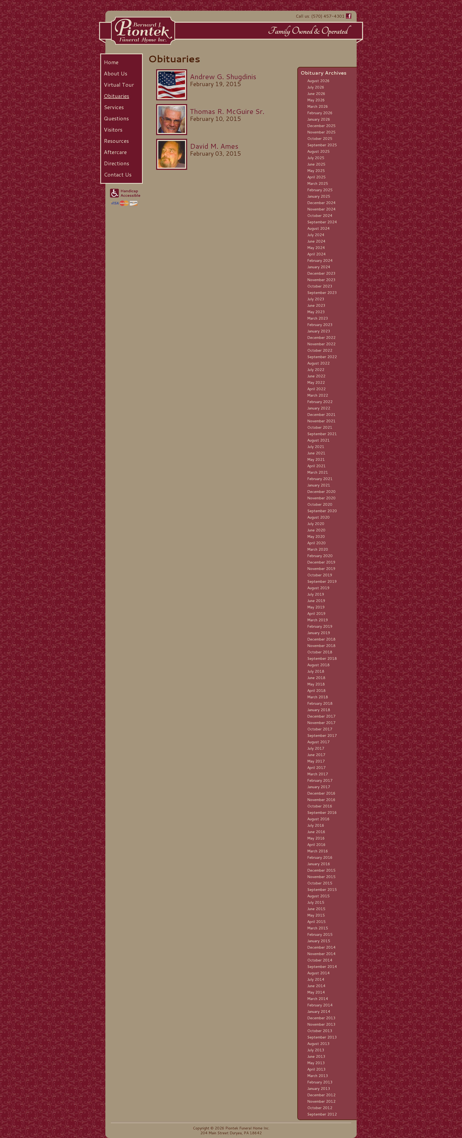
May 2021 (316, 459)
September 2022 (322, 356)
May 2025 (316, 170)
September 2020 (322, 511)
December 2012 (321, 1095)
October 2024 (319, 215)
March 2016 (317, 851)
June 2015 (316, 908)
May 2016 (316, 838)
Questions (116, 118)
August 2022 (318, 363)
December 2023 (321, 273)
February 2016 (320, 857)
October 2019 (319, 575)
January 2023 (318, 331)
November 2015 (321, 876)
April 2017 (316, 767)
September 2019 (322, 581)
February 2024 (320, 260)
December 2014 (321, 947)
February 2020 (320, 555)
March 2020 (317, 549)
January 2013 (318, 1088)
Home (111, 62)
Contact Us (118, 174)
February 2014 (320, 1005)
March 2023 (317, 318)
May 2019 (316, 607)
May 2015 (316, 915)
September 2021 (322, 433)
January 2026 (318, 119)
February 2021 (320, 478)
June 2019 (316, 600)
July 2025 (315, 157)
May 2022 (316, 382)
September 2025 (322, 145)
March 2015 (317, 928)
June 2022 (316, 376)
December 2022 (321, 337)
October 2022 (319, 350)
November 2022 (321, 344)
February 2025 (320, 190)
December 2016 (321, 793)
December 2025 (321, 125)
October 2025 (319, 138)
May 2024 (316, 247)
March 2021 (317, 472)
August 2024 (318, 228)
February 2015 (320, 934)
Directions (116, 163)
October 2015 (319, 883)
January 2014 (318, 1011)
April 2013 (316, 1069)
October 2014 (319, 960)
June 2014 (316, 985)
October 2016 (319, 806)
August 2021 (318, 440)
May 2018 (316, 684)
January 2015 (318, 941)
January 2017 (318, 787)
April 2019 (316, 613)
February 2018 (320, 703)
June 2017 (316, 754)
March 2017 (317, 774)
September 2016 (322, 812)
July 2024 (315, 234)
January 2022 (318, 408)
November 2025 (321, 132)
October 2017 (319, 729)
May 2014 (316, 992)
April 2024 (316, 254)
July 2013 (315, 1050)
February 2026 (320, 113)
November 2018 (321, 645)
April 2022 (316, 389)
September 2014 (322, 966)
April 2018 (316, 690)
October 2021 (319, 427)
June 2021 (316, 453)
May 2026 (316, 100)
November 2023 (321, 279)
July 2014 (315, 979)
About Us (115, 73)
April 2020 (316, 543)
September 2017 (322, 735)
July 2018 (315, 671)
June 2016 (316, 831)
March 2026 (317, 106)
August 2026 (318, 80)
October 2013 (319, 1030)
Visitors (113, 129)
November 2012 (321, 1101)
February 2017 (320, 780)
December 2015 (321, 870)
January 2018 (318, 709)
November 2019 (321, 568)
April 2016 (316, 844)
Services (114, 107)
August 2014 (318, 973)
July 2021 (315, 446)
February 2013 (320, 1082)
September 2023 (322, 292)
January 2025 (318, 196)
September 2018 (322, 658)
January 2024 (318, 267)
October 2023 (319, 286)
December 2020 (321, 491)
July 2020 (315, 523)
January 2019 (318, 632)
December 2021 (321, 414)
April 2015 (316, 921)
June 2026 (316, 93)
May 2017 (316, 761)
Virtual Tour (119, 84)
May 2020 (316, 536)
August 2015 (318, 896)
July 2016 (315, 825)
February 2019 (320, 626)
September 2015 (322, 889)
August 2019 (318, 588)
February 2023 (320, 324)
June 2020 (316, 530)
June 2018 (316, 677)
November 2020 (321, 498)
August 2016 (318, 819)
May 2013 (316, 1063)
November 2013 (321, 1024)
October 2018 (319, 652)
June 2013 (316, 1056)
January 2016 (318, 864)
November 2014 (321, 953)
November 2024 (321, 209)
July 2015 (315, 902)
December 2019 (321, 562)
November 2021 (321, 421)
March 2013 (317, 1075)
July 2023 (315, 299)
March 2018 (317, 697)
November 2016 (321, 799)
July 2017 (315, 748)
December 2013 (321, 1018)
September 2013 (322, 1037)
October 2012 (319, 1107)
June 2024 (316, 241)
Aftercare (115, 152)
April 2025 (316, 177)
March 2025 (317, 183)
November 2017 (321, 722)
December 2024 (321, 202)
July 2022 (315, 369)
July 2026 (315, 87)
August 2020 (318, 517)
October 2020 (319, 504)
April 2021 (316, 466)
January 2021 (318, 485)
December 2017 (321, 716)
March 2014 (317, 998)
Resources (116, 140)
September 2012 (322, 1114)
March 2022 (317, 395)
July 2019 (315, 594)
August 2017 (318, 742)
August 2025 (318, 151)
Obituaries (116, 95)
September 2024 (322, 222)
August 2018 (318, 665)
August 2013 (318, 1043)
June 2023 (316, 305)
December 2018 (321, 639)
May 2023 (316, 312)
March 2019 (317, 620)
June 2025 (316, 164)
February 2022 (320, 401)
